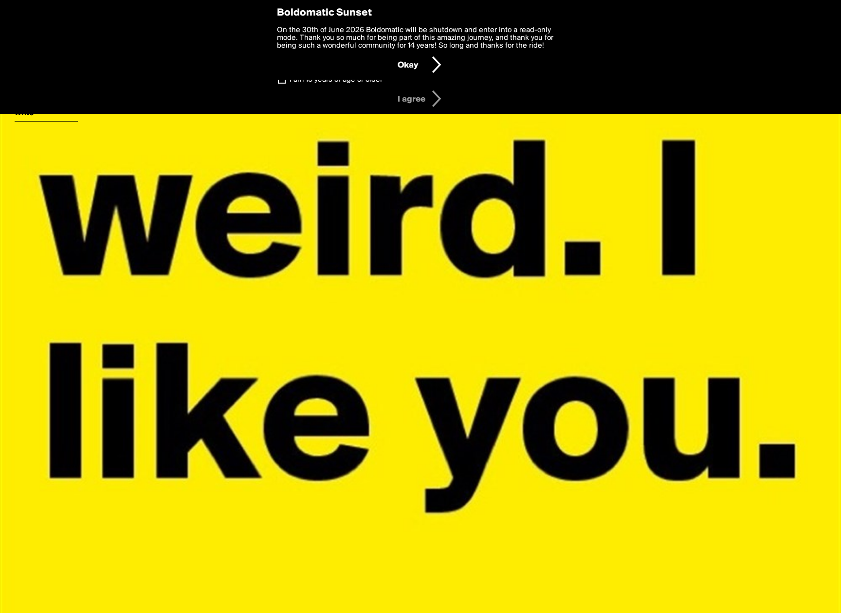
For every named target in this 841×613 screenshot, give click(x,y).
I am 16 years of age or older (336, 80)
